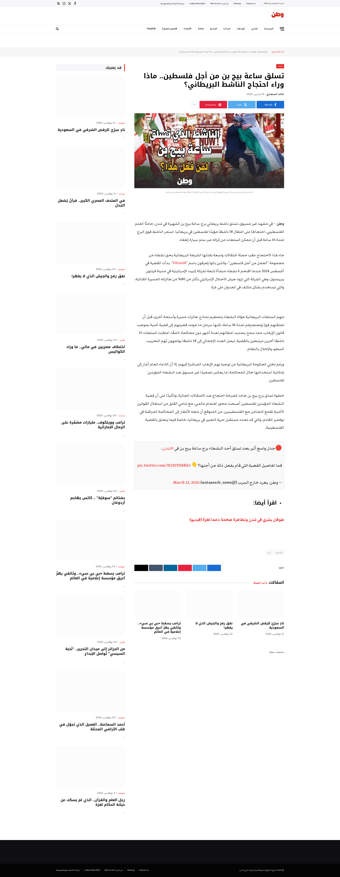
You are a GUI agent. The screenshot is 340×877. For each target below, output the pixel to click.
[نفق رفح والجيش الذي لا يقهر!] (209, 604)
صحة (201, 28)
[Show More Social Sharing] (195, 104)
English (151, 28)
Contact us (250, 3)
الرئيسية (269, 28)
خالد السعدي (275, 94)
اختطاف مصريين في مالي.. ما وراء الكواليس (96, 349)
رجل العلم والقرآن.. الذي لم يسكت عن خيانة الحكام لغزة (93, 802)
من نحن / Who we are (219, 3)
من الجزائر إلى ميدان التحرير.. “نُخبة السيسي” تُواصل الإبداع (95, 651)
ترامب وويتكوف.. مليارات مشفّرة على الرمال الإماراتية (93, 425)
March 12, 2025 (186, 482)
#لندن (168, 448)
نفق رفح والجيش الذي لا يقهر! (213, 625)
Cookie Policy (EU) (197, 3)
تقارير (254, 28)
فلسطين (279, 552)
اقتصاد (187, 28)
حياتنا (226, 28)
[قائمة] (282, 28)
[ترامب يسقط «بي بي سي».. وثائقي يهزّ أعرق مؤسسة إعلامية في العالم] (157, 604)
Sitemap (237, 3)
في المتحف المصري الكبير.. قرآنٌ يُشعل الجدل (91, 203)
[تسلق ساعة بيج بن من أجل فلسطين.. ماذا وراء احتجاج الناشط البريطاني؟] (209, 150)
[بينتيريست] (298, 244)
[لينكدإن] (298, 234)
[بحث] (58, 28)
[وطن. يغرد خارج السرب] (277, 15)
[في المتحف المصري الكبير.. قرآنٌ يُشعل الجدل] (90, 167)
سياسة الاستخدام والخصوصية (172, 3)
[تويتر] (298, 224)
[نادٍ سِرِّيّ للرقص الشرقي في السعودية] (261, 604)
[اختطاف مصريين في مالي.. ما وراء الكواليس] (90, 313)
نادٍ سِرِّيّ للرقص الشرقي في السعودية (262, 625)
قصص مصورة (169, 28)
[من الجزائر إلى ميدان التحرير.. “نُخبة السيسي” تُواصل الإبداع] (90, 615)
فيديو (213, 28)
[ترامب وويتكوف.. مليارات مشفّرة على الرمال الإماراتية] (90, 389)
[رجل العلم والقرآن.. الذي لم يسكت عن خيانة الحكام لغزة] (90, 766)
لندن (269, 552)
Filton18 (179, 263)
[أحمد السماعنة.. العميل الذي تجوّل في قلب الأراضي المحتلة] (90, 691)
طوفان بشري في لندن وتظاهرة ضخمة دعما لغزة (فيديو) (236, 520)
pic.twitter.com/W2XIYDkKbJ (163, 465)
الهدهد (241, 28)
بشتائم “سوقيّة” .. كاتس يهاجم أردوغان (97, 500)
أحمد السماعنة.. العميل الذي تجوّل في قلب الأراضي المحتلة (92, 727)
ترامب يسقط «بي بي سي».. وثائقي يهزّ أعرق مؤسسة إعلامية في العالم (159, 627)
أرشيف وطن (262, 51)
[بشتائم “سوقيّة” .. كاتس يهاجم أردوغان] (90, 464)
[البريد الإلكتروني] (298, 254)
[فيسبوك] (298, 214)
